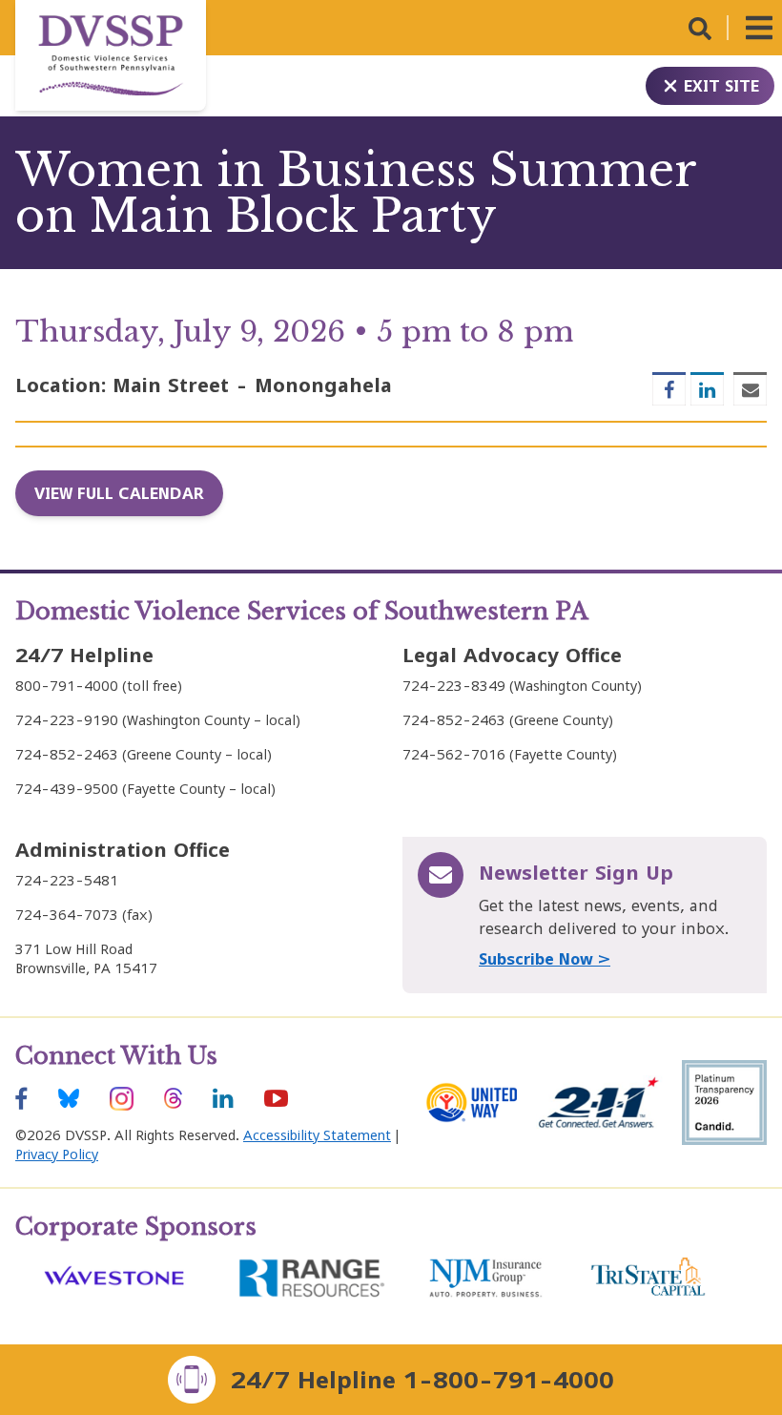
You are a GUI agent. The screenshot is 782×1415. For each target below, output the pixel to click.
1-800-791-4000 (508, 1379)
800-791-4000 (66, 685)
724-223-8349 (453, 685)
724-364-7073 (66, 914)
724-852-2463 (66, 754)
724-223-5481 (66, 880)
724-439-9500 (66, 788)
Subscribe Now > (544, 959)
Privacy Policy (56, 1154)
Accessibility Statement (317, 1135)
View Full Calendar (119, 493)
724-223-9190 (66, 720)
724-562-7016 (453, 754)
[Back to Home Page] (111, 55)
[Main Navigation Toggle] (759, 27)
